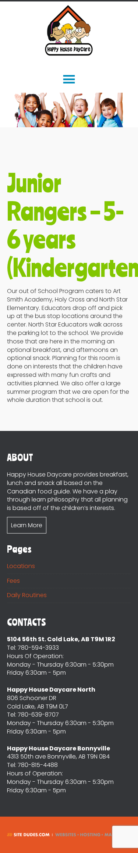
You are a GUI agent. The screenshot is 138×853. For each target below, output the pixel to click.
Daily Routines (27, 595)
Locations (21, 566)
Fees (13, 581)
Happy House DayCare (69, 30)
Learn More (26, 525)
